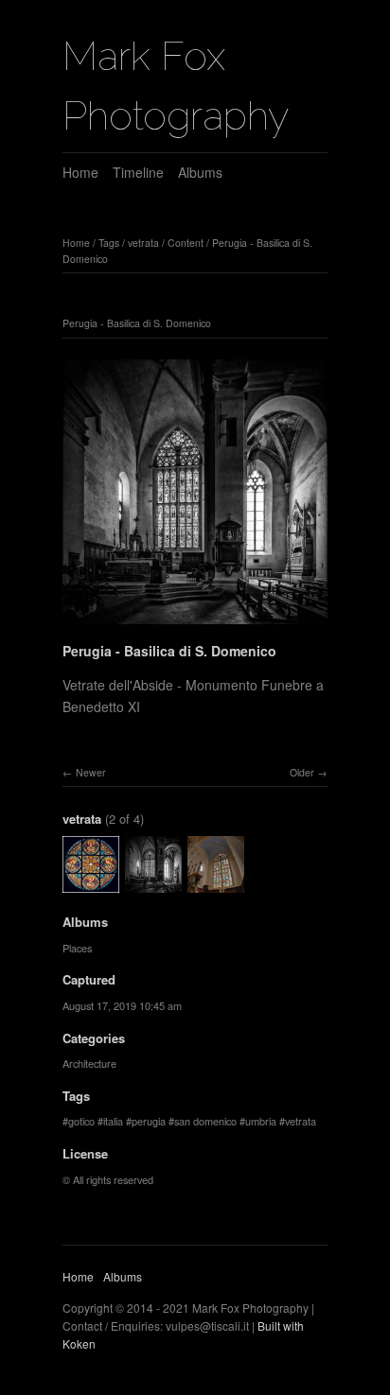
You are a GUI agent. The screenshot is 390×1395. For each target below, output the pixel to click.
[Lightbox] (195, 627)
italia (113, 1120)
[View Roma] (90, 884)
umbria (260, 1120)
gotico (81, 1120)
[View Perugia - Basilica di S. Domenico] (215, 884)
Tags (108, 242)
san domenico (205, 1120)
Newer (91, 772)
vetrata (143, 242)
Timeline (138, 172)
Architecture (89, 1063)
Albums (200, 172)
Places (77, 947)
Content (186, 242)
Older (302, 772)
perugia (149, 1120)
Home (80, 172)
